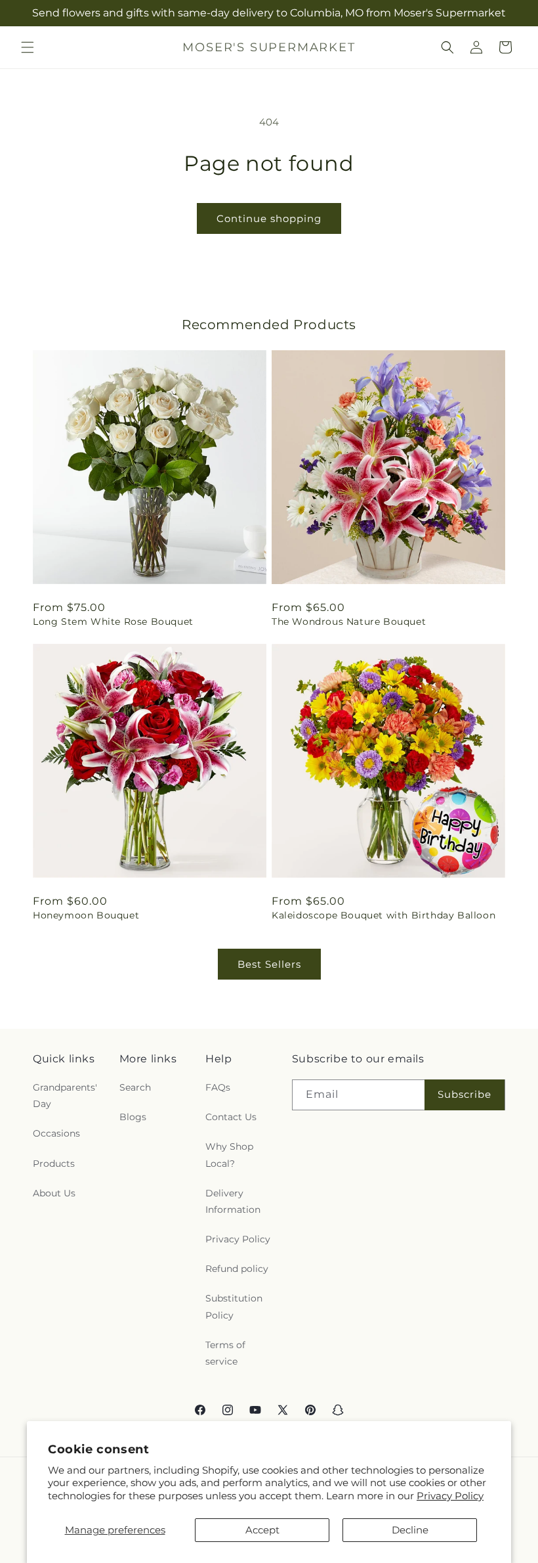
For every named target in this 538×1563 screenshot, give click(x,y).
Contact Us (231, 1117)
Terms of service (225, 1353)
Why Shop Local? (229, 1155)
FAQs (217, 1087)
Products (54, 1163)
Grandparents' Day (65, 1095)
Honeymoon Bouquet (86, 915)
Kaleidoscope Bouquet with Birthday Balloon (383, 915)
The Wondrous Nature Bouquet (349, 621)
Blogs (132, 1117)
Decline (410, 1530)
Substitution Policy (233, 1306)
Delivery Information (232, 1201)
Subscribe (464, 1094)
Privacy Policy (450, 1495)
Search (135, 1087)
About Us (54, 1193)
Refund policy (236, 1269)
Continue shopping (269, 218)
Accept (262, 1530)
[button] (27, 47)
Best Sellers (269, 964)
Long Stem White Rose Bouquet (113, 621)
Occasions (56, 1133)
